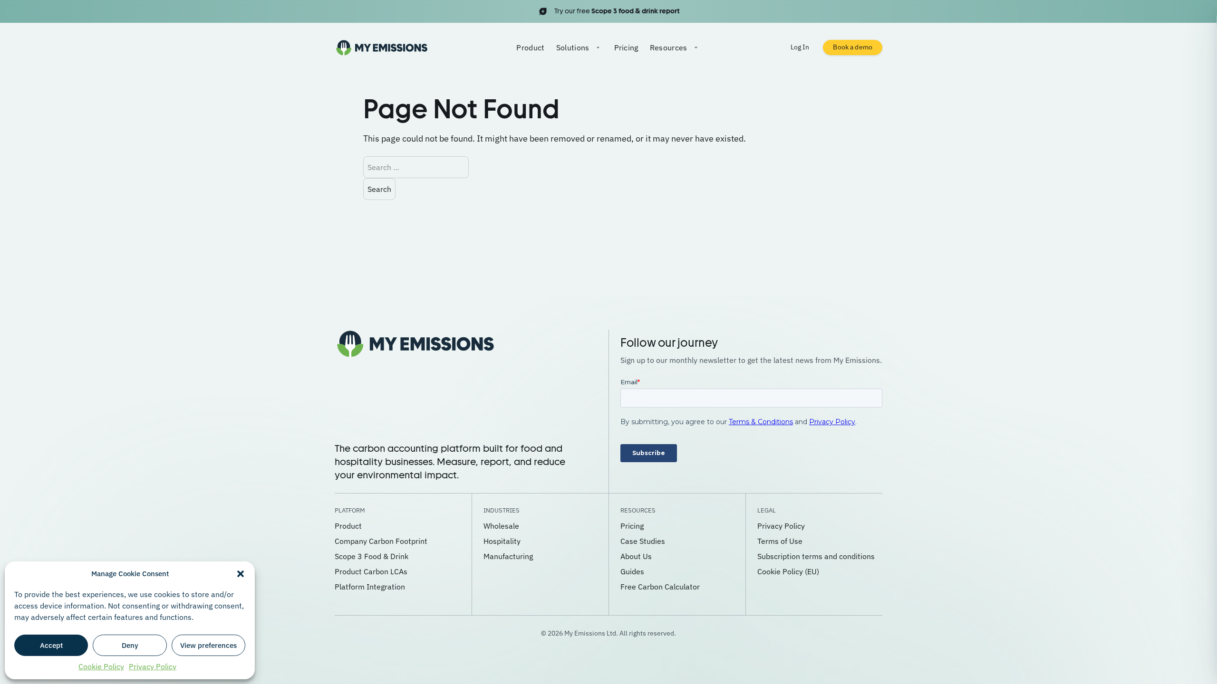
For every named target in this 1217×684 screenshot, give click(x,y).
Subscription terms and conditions (816, 556)
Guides (632, 571)
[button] (240, 574)
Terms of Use (779, 541)
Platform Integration (370, 586)
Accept (51, 645)
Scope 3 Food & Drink (371, 556)
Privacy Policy (152, 666)
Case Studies (642, 541)
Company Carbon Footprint (381, 541)
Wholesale (501, 526)
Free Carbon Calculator (660, 586)
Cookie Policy (101, 666)
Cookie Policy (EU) (788, 571)
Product (530, 47)
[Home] (382, 47)
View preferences (208, 645)
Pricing (626, 47)
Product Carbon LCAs (371, 571)
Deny (130, 645)
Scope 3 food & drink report (635, 11)
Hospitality (502, 541)
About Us (636, 556)
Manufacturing (508, 556)
